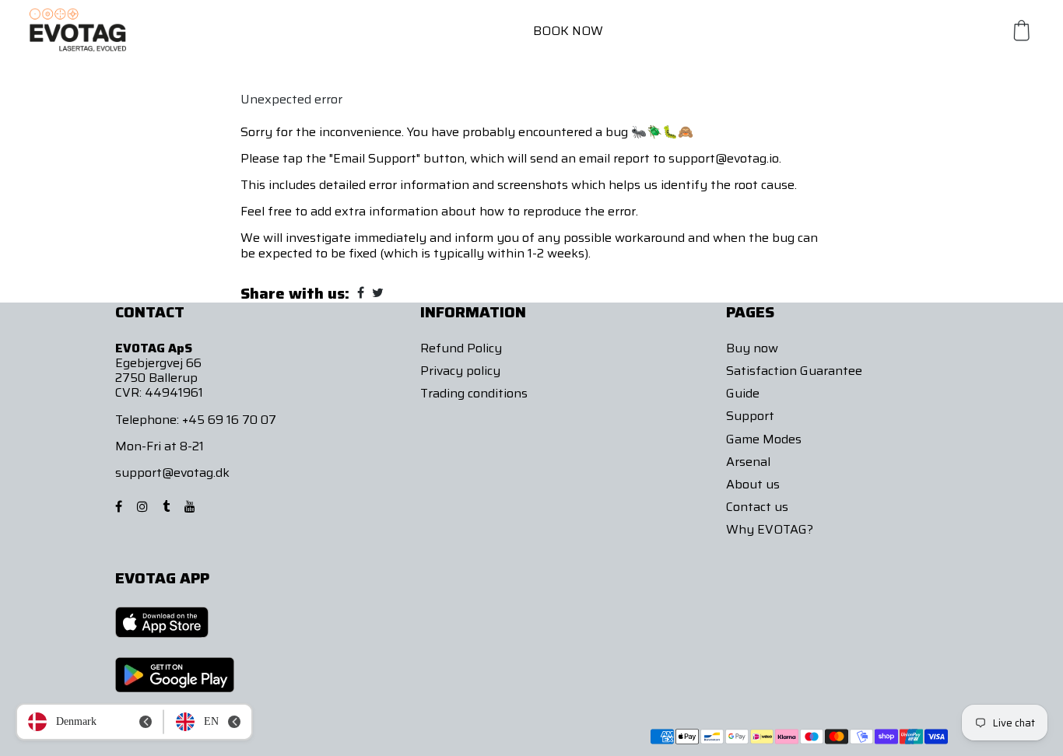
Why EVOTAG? (769, 529)
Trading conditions (474, 393)
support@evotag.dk (172, 472)
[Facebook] (120, 506)
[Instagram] (144, 506)
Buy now (752, 348)
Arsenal (748, 461)
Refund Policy (461, 348)
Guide (743, 393)
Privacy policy (460, 370)
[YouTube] (191, 506)
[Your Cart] (1021, 30)
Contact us (757, 506)
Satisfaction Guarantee (794, 370)
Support (750, 415)
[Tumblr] (168, 506)
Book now (568, 30)
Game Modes (764, 439)
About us (753, 484)
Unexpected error (291, 99)
